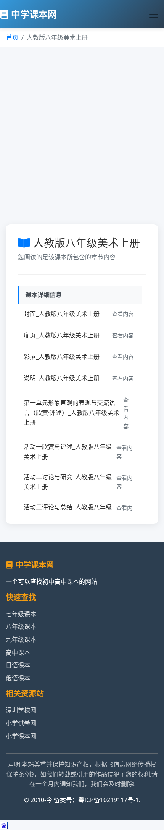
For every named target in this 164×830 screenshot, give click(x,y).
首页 (12, 37)
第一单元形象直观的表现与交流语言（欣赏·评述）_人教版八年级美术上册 (71, 412)
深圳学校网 (21, 710)
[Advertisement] (82, 133)
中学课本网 (34, 14)
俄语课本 (18, 678)
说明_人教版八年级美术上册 (62, 378)
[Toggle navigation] (153, 14)
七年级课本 (21, 614)
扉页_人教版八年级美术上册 (62, 335)
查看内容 (122, 314)
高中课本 (18, 652)
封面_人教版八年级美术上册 (62, 314)
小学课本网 (21, 736)
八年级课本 (21, 626)
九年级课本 (21, 639)
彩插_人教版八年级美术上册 (62, 356)
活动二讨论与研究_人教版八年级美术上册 (68, 482)
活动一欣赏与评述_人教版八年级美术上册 (68, 451)
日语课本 (18, 665)
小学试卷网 (21, 723)
